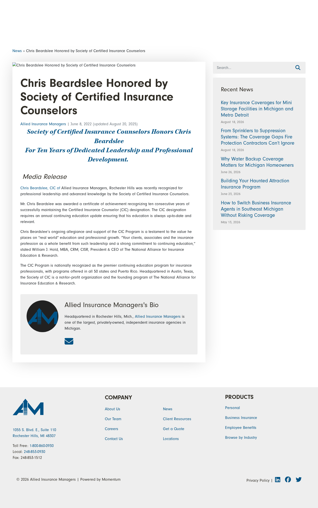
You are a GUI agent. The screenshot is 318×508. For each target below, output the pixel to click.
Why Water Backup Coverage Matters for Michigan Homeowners (258, 162)
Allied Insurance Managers (43, 124)
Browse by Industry (241, 437)
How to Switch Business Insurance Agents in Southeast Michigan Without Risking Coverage (256, 209)
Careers (111, 429)
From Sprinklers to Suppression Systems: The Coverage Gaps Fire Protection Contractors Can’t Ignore (257, 137)
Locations (171, 439)
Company (118, 397)
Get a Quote (173, 429)
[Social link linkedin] (279, 480)
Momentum (111, 479)
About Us (112, 409)
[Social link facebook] (289, 480)
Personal (232, 408)
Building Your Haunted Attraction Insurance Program (255, 184)
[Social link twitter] (298, 480)
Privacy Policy (258, 480)
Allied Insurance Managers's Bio (112, 305)
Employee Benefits (240, 427)
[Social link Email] (69, 342)
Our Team (113, 419)
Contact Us (114, 439)
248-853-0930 (34, 451)
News (17, 51)
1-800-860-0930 (42, 446)
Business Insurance (241, 417)
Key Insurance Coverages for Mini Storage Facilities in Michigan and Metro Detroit (257, 109)
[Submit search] (297, 67)
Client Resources (177, 419)
